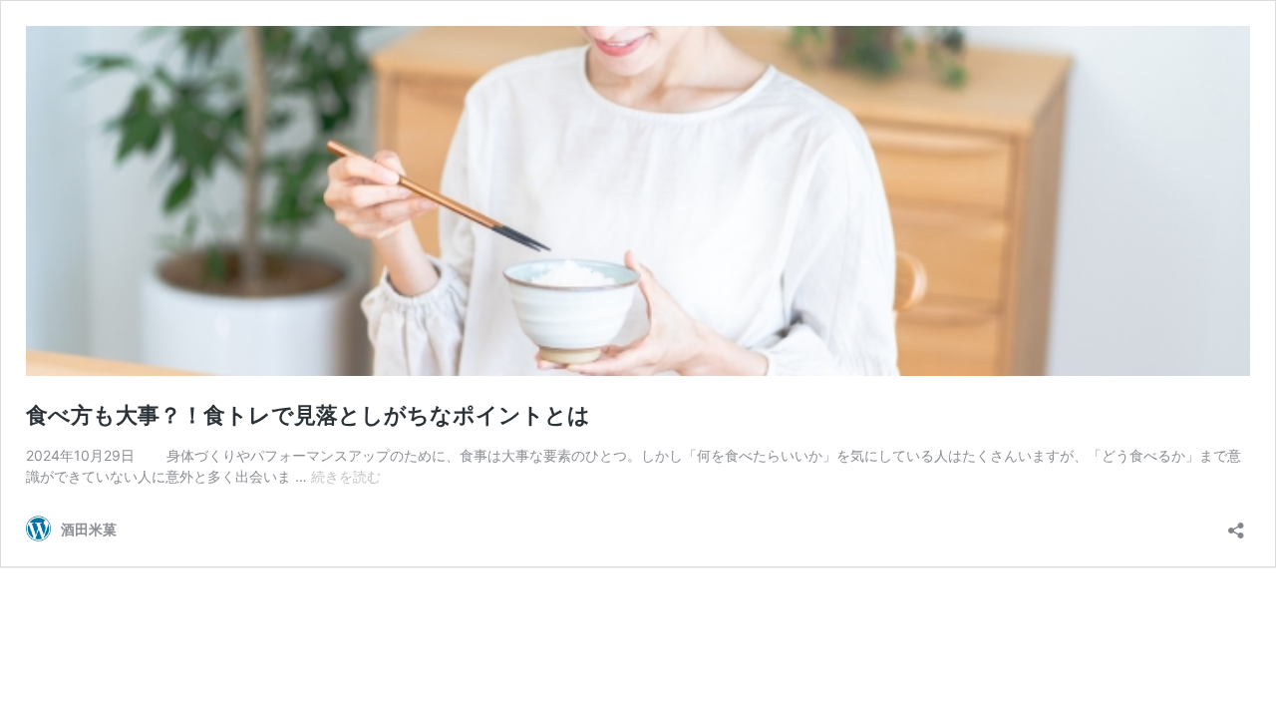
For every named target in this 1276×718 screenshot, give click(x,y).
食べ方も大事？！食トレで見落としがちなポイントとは (308, 415)
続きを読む (346, 476)
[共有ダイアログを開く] (1236, 524)
